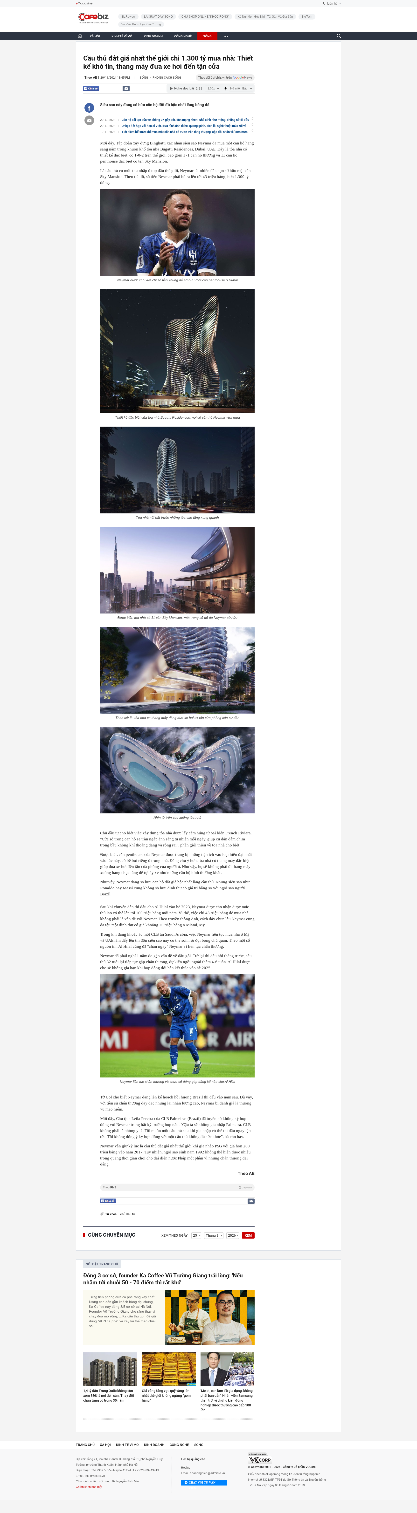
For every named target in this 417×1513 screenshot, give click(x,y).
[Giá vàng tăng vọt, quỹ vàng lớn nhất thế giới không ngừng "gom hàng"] (169, 1369)
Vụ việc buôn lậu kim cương (141, 24)
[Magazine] (84, 3)
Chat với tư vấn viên (202, 1483)
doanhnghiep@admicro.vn (207, 1473)
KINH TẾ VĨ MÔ (121, 36)
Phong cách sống (167, 77)
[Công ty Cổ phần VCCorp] (260, 1458)
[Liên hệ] (126, 88)
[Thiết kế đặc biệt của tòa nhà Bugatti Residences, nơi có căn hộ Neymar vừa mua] (177, 351)
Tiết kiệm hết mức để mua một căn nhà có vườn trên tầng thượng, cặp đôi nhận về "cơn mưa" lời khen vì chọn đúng (200, 132)
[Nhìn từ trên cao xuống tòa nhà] (177, 770)
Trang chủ (85, 1445)
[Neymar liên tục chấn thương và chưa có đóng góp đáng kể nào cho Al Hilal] (177, 1025)
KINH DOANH (153, 36)
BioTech (307, 16)
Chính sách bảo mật (89, 1487)
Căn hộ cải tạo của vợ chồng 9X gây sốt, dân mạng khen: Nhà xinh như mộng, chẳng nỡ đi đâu (185, 120)
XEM (248, 1235)
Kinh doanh (154, 1445)
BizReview (128, 16)
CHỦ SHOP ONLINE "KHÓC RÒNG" (205, 16)
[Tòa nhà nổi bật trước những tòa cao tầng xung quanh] (177, 470)
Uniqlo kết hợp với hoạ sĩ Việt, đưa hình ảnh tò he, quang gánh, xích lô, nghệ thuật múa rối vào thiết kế (190, 126)
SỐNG (207, 36)
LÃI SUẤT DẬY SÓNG (158, 16)
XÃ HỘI (95, 36)
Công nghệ (179, 1445)
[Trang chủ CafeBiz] (80, 36)
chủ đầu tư (127, 1214)
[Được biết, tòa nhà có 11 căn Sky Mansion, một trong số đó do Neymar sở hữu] (177, 570)
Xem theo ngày (174, 1235)
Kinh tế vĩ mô (127, 1445)
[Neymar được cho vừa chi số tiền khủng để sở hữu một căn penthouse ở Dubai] (177, 232)
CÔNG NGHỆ (183, 36)
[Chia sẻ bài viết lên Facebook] (89, 108)
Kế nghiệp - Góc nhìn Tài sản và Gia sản (265, 16)
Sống (144, 77)
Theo (177, 1187)
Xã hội (105, 1445)
